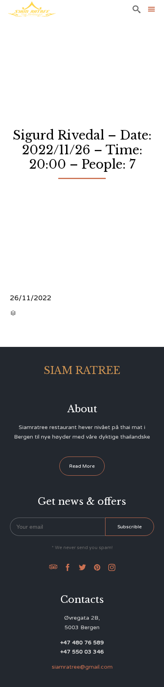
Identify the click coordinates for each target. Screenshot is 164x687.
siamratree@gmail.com (82, 666)
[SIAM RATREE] (32, 9)
